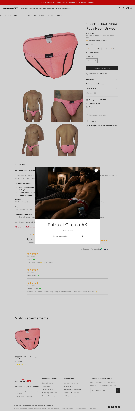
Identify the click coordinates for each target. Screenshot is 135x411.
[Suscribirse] (82, 236)
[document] (67, 205)
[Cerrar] (96, 170)
